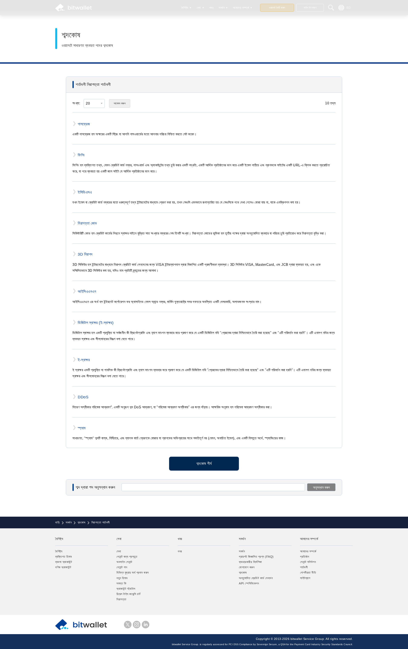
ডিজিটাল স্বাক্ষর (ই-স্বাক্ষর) (95, 323)
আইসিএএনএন (87, 291)
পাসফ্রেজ (84, 124)
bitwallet (73, 7)
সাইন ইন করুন (310, 7)
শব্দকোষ (243, 572)
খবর (211, 7)
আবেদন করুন (120, 103)
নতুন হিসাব (122, 578)
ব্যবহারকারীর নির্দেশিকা (250, 562)
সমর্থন (222, 7)
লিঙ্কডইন (145, 624)
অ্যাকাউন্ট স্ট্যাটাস (125, 588)
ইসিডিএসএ (85, 192)
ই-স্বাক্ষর (84, 360)
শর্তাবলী (304, 567)
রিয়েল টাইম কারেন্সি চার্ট (128, 594)
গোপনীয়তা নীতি (308, 572)
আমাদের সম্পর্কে (241, 7)
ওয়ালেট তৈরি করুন (277, 7)
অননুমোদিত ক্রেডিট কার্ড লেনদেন (256, 578)
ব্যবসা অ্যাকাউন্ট (63, 562)
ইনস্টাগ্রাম (136, 624)
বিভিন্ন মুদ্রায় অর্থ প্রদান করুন (132, 572)
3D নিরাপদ (85, 254)
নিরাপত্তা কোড (87, 223)
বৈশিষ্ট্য (184, 7)
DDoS (83, 397)
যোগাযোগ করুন (246, 567)
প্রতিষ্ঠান (304, 556)
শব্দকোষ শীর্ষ (204, 463)
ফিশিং (81, 155)
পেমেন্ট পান (121, 567)
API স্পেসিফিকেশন (249, 583)
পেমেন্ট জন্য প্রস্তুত (126, 556)
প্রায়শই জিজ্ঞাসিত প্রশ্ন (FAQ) (256, 556)
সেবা (199, 7)
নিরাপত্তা (121, 599)
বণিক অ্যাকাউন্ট (63, 567)
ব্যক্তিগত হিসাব (63, 556)
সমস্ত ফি (121, 583)
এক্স (128, 624)
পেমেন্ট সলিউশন (308, 562)
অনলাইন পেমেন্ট (124, 562)
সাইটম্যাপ (305, 578)
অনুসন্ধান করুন (321, 487)
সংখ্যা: (76, 103)
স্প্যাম (82, 428)
